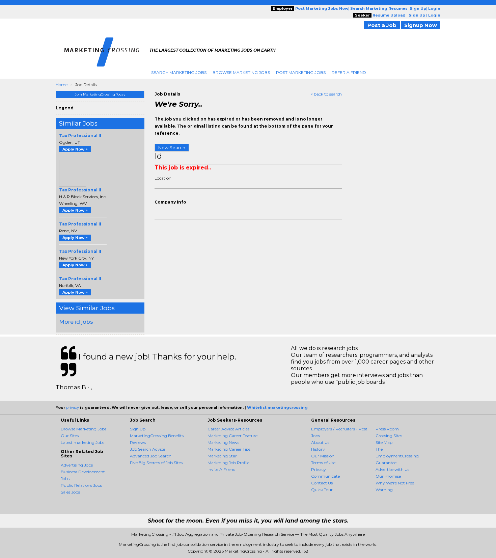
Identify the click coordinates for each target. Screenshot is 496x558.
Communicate (325, 476)
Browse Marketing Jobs (241, 72)
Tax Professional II (80, 135)
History (318, 449)
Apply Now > (75, 149)
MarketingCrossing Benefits (157, 435)
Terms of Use (323, 462)
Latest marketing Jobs (82, 442)
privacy (72, 407)
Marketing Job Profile (228, 462)
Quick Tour (322, 489)
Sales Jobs (70, 492)
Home (61, 84)
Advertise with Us (392, 469)
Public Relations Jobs (81, 485)
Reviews (138, 442)
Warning (384, 489)
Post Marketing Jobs (301, 72)
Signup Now (420, 25)
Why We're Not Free (395, 482)
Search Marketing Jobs (178, 72)
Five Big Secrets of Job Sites (156, 462)
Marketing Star (222, 455)
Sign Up (137, 428)
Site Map (384, 442)
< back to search (326, 94)
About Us (320, 442)
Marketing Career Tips (229, 449)
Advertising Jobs (77, 465)
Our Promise (388, 476)
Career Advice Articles (228, 428)
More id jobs (76, 322)
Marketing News (223, 442)
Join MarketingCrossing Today (100, 94)
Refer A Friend (349, 72)
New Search (171, 147)
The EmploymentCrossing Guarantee (397, 456)
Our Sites (70, 435)
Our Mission (322, 455)
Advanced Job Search (150, 455)
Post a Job (381, 25)
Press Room (387, 428)
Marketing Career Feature (232, 435)
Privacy (318, 469)
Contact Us (322, 482)
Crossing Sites (389, 435)
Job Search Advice (147, 449)
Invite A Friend (222, 469)
